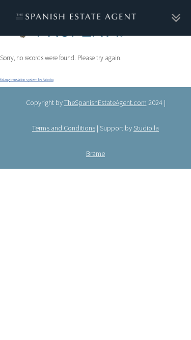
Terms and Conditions (63, 123)
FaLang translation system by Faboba (26, 77)
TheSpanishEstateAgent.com (105, 98)
